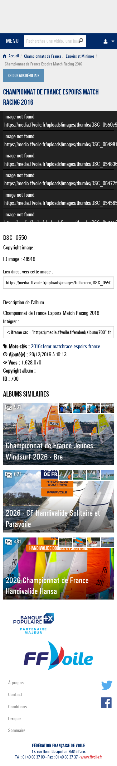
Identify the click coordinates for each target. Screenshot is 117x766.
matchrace (62, 346)
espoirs (80, 346)
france (94, 346)
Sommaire (16, 730)
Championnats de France (42, 56)
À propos (16, 683)
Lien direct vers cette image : (28, 272)
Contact (15, 694)
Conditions (17, 707)
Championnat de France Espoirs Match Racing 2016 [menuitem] (43, 64)
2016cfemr (41, 346)
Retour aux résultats (23, 76)
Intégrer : (11, 321)
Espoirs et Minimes (80, 56)
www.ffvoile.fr (91, 757)
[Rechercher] (81, 40)
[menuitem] (107, 41)
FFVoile (84, 15)
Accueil (13, 56)
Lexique (14, 718)
